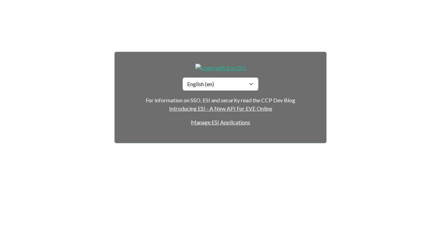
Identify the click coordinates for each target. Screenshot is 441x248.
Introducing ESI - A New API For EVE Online (220, 108)
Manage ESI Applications (220, 122)
